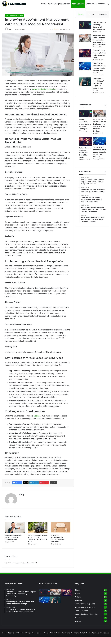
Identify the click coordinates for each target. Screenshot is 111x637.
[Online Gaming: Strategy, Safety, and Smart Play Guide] (85, 53)
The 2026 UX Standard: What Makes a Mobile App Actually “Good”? (99, 68)
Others (78, 597)
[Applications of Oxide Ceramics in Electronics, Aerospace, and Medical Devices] (85, 38)
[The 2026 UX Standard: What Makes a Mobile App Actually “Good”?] (85, 66)
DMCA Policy (85, 633)
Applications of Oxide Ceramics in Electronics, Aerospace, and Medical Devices (99, 40)
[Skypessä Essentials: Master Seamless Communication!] (15, 527)
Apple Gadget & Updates (59, 4)
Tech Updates (78, 4)
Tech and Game (81, 611)
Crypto (78, 621)
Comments (103, 14)
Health (78, 618)
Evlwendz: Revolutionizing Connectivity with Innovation (58, 538)
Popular (91, 14)
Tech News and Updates (14, 15)
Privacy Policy (55, 633)
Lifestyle (78, 600)
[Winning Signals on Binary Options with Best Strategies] (85, 25)
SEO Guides (91, 4)
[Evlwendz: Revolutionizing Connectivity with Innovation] (60, 527)
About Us (95, 633)
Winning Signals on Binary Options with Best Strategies (85, 124)
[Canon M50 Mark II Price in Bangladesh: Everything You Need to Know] (37, 527)
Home (44, 4)
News (77, 593)
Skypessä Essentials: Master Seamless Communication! (13, 537)
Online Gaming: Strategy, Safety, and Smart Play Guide (85, 152)
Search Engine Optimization (86, 614)
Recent (80, 14)
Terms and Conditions (70, 633)
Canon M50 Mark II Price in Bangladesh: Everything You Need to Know (37, 538)
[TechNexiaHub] (14, 4)
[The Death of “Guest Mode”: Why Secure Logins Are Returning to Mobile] (85, 81)
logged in (18, 563)
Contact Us (104, 633)
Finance (101, 4)
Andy (10, 29)
